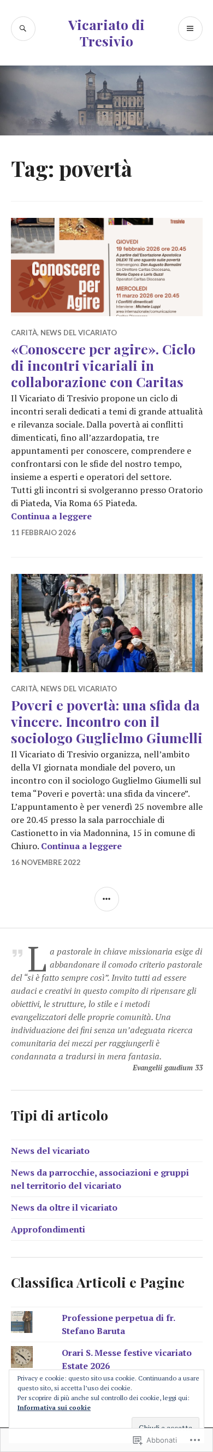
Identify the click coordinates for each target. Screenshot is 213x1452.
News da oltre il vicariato (64, 1207)
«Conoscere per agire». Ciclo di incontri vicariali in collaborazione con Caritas (103, 365)
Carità (24, 332)
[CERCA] (23, 28)
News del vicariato (78, 332)
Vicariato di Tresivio (106, 32)
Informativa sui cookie (54, 1407)
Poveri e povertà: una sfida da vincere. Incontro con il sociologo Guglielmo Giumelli (107, 721)
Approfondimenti (48, 1229)
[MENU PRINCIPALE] (190, 28)
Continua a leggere (51, 516)
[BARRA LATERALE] (106, 899)
